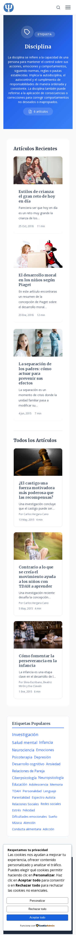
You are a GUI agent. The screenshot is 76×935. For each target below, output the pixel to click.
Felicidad (29, 810)
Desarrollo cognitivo (28, 764)
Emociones (45, 749)
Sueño (53, 817)
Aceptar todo (37, 917)
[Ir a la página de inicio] (8, 7)
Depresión (42, 757)
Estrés (16, 810)
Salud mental (24, 742)
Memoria (56, 784)
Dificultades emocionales (29, 817)
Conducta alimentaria (26, 829)
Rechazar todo (37, 909)
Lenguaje (49, 791)
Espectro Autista (43, 797)
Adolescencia (38, 784)
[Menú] (68, 7)
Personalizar (37, 900)
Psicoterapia (22, 757)
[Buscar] (58, 7)
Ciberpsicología (24, 777)
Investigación (25, 734)
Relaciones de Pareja (28, 771)
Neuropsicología (51, 777)
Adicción (48, 829)
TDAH (16, 791)
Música (17, 823)
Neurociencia (23, 749)
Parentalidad (21, 797)
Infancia (46, 742)
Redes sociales (51, 804)
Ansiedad (53, 764)
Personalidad (32, 791)
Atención (29, 823)
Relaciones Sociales (25, 804)
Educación (19, 784)
